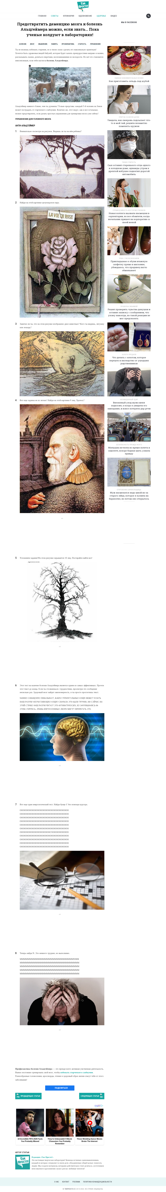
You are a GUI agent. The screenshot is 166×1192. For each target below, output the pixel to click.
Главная (42, 16)
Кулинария (68, 16)
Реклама (76, 1182)
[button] (30, 66)
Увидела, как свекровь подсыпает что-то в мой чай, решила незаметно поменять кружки (129, 123)
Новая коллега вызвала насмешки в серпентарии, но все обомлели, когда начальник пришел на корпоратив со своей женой (129, 218)
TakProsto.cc (70, 1189)
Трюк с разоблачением (129, 258)
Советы (54, 16)
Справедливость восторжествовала (129, 210)
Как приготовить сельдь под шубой (129, 81)
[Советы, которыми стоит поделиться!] (83, 5)
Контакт (65, 1182)
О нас (56, 1182)
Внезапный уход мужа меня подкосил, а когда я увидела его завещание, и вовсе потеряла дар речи (129, 405)
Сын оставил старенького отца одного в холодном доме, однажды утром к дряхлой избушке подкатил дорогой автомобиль (129, 170)
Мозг (32, 44)
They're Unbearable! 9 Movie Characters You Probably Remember (60, 1141)
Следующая (90, 1096)
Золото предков (129, 355)
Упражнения (95, 44)
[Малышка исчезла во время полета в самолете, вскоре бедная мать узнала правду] (129, 427)
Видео (114, 16)
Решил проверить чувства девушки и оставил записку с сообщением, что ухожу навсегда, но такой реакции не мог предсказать (129, 314)
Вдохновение (85, 16)
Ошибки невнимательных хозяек (129, 78)
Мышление (42, 44)
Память (54, 44)
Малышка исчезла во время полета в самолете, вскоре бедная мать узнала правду (129, 450)
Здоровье (101, 16)
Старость (82, 44)
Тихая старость (129, 162)
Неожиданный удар (129, 400)
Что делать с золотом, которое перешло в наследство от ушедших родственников (129, 360)
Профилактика (68, 44)
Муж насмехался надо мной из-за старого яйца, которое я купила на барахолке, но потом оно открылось (129, 495)
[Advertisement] (62, 536)
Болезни (22, 44)
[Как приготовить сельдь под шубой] (129, 61)
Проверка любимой (129, 306)
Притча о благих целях (129, 117)
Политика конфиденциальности (97, 1182)
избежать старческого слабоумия (76, 1072)
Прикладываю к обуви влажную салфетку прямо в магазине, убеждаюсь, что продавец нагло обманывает (129, 266)
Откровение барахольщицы (129, 490)
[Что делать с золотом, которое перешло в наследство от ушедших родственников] (129, 337)
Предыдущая (30, 1096)
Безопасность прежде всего (129, 445)
